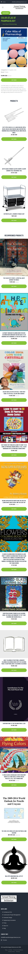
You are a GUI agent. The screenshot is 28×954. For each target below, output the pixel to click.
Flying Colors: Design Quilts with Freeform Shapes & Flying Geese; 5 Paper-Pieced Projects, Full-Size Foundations (14, 776)
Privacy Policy (11, 951)
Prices (4, 923)
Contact (10, 950)
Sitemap (18, 951)
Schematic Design (7, 917)
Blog (4, 928)
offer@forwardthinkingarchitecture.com (19, 1)
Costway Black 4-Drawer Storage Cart (14, 214)
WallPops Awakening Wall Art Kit (14, 876)
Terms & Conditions (18, 950)
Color (15, 70)
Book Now (6, 13)
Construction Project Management (11, 915)
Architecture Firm (7, 912)
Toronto (4, 1)
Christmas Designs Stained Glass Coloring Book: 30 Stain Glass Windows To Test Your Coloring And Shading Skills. (14, 615)
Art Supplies (10, 70)
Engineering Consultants (9, 920)
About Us (5, 925)
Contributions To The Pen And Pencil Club (14, 723)
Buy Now (14, 80)
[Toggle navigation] (2, 7)
